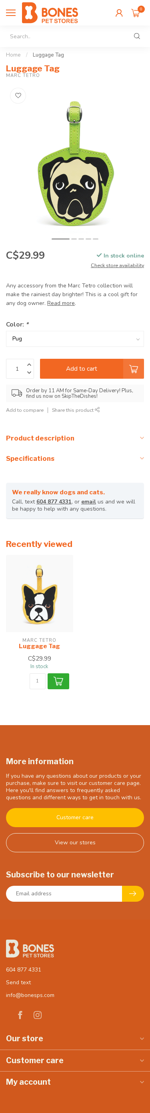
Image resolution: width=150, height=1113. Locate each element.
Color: (17, 324)
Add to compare (25, 410)
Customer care (75, 817)
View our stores (75, 842)
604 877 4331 (54, 501)
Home (13, 55)
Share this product (73, 410)
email (88, 501)
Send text (18, 982)
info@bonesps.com (30, 995)
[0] (135, 13)
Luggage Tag (48, 55)
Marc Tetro (23, 75)
